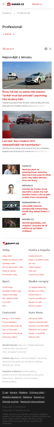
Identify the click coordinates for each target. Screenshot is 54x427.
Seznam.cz (37, 4)
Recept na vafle (35, 302)
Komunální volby (9, 275)
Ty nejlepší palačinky (37, 287)
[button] (27, 75)
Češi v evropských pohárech (14, 352)
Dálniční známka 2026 (38, 322)
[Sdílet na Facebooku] (45, 48)
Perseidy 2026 (8, 348)
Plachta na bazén (28, 358)
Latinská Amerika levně (12, 333)
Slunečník (6, 362)
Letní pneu (38, 375)
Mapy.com (22, 345)
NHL (4, 306)
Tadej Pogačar (35, 267)
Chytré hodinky (30, 378)
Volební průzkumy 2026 (12, 260)
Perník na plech (35, 306)
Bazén (17, 358)
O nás (5, 392)
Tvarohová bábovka (37, 298)
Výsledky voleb (8, 263)
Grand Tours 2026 (36, 275)
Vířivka (17, 365)
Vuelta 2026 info (35, 256)
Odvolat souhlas (10, 401)
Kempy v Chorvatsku (11, 318)
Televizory (19, 378)
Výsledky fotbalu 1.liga (11, 291)
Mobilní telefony (29, 371)
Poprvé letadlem (9, 322)
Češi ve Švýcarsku (10, 330)
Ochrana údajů (36, 392)
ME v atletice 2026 (10, 298)
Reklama (27, 397)
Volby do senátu (9, 271)
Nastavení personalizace (32, 401)
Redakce (23, 392)
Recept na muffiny (37, 291)
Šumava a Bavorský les (12, 326)
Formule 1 (6, 302)
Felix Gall (32, 271)
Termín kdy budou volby (12, 267)
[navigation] (3, 4)
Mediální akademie (11, 397)
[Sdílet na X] (50, 48)
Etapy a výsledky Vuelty (39, 260)
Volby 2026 (7, 256)
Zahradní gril (7, 365)
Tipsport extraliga (9, 295)
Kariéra (13, 392)
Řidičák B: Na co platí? (38, 330)
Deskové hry (8, 378)
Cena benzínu (21, 348)
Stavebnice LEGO (9, 375)
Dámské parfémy (25, 375)
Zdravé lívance (35, 295)
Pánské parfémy (9, 382)
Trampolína (42, 358)
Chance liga (7, 287)
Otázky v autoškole (37, 333)
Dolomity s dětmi (9, 337)
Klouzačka (16, 362)
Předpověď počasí (36, 345)
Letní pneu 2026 (35, 318)
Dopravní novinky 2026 (39, 326)
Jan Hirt (32, 263)
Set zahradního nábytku (32, 362)
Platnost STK (34, 337)
